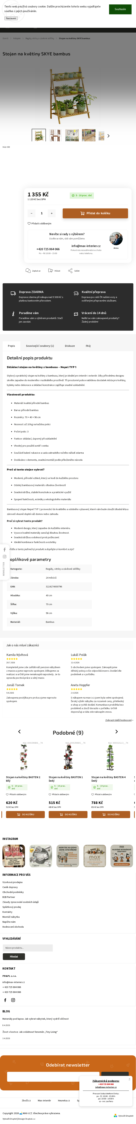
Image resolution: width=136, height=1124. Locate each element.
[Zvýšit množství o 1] (52, 213)
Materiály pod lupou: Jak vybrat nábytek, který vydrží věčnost (35, 1019)
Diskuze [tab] (70, 346)
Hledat (14, 956)
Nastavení (11, 18)
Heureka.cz (64, 1100)
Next (117, 731)
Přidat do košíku (98, 213)
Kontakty (7, 912)
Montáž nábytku (11, 917)
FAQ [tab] (88, 346)
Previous (19, 731)
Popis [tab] (11, 346)
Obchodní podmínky (13, 892)
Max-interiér (44, 1100)
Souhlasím (120, 9)
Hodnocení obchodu (13, 927)
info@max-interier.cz (86, 246)
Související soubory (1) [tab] (40, 346)
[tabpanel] (25, 780)
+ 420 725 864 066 (11, 987)
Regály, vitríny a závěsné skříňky (63, 569)
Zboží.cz (26, 1100)
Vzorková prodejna (12, 882)
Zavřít (120, 281)
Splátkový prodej (11, 907)
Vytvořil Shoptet (125, 1115)
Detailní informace (32, 175)
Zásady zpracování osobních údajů (20, 902)
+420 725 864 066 (48, 249)
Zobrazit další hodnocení (118, 720)
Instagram (13, 1000)
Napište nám (9, 922)
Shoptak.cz (30, 1118)
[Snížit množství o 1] (31, 213)
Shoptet (13, 1118)
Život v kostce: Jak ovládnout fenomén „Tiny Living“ (30, 1032)
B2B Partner (8, 897)
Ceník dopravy (10, 887)
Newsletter (3, 569)
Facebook (5, 1000)
